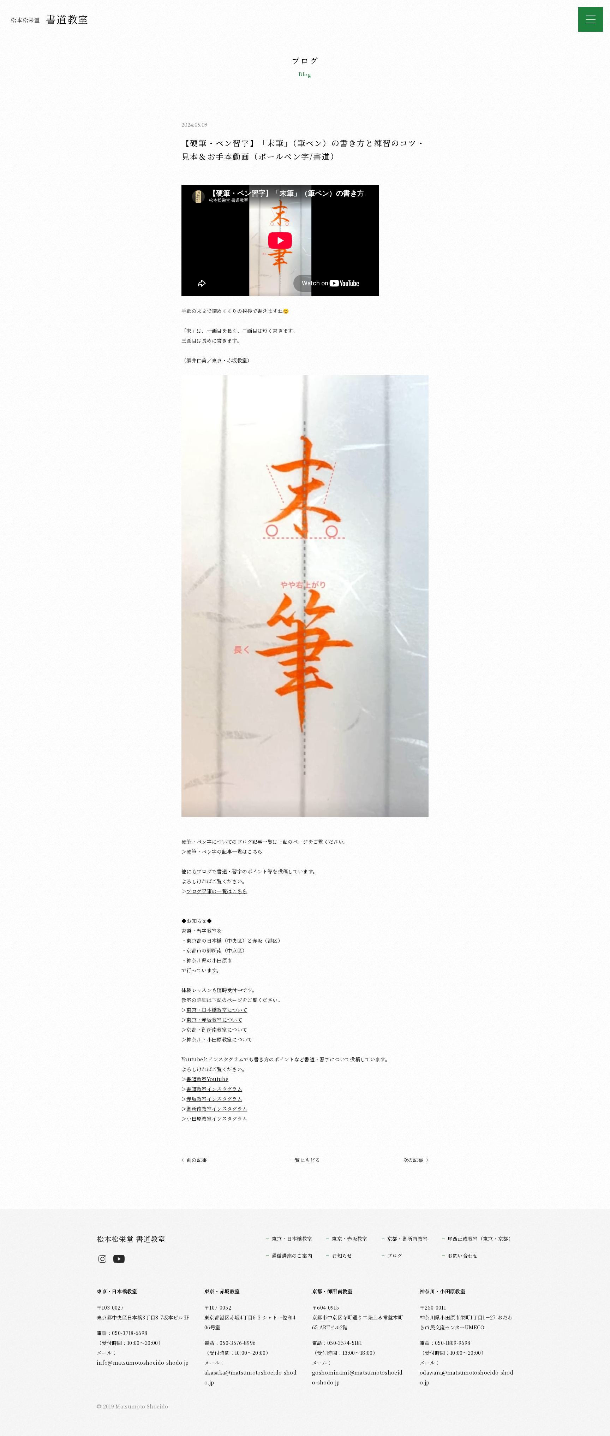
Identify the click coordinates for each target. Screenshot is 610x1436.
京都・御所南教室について (216, 1029)
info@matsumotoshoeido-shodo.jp (143, 1362)
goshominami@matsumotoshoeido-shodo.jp (357, 1377)
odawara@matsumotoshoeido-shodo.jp (466, 1377)
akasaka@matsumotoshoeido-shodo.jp (250, 1377)
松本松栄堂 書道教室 (131, 1239)
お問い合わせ (463, 1255)
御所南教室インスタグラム (216, 1108)
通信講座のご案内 (292, 1255)
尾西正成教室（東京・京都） (480, 1238)
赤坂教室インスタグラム (214, 1098)
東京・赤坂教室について (214, 1019)
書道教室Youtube (207, 1078)
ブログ (394, 1255)
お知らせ (342, 1255)
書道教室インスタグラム (214, 1088)
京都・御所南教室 (407, 1238)
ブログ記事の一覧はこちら (216, 891)
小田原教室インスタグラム (216, 1118)
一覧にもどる (305, 1159)
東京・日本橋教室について (216, 1009)
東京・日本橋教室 (292, 1238)
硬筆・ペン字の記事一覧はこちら (224, 851)
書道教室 (50, 19)
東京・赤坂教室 (349, 1238)
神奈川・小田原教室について (219, 1039)
